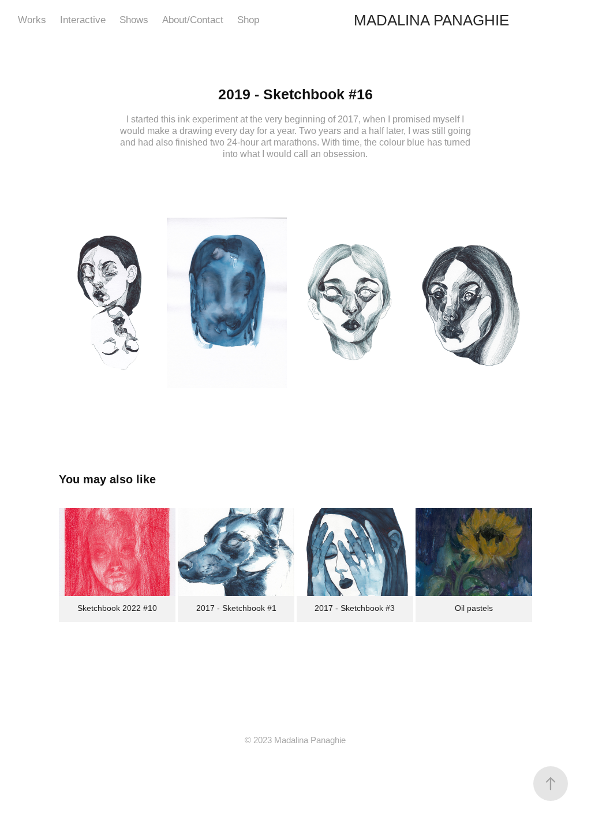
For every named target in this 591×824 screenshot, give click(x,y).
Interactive (83, 19)
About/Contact (192, 19)
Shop (248, 19)
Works (32, 19)
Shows (133, 19)
